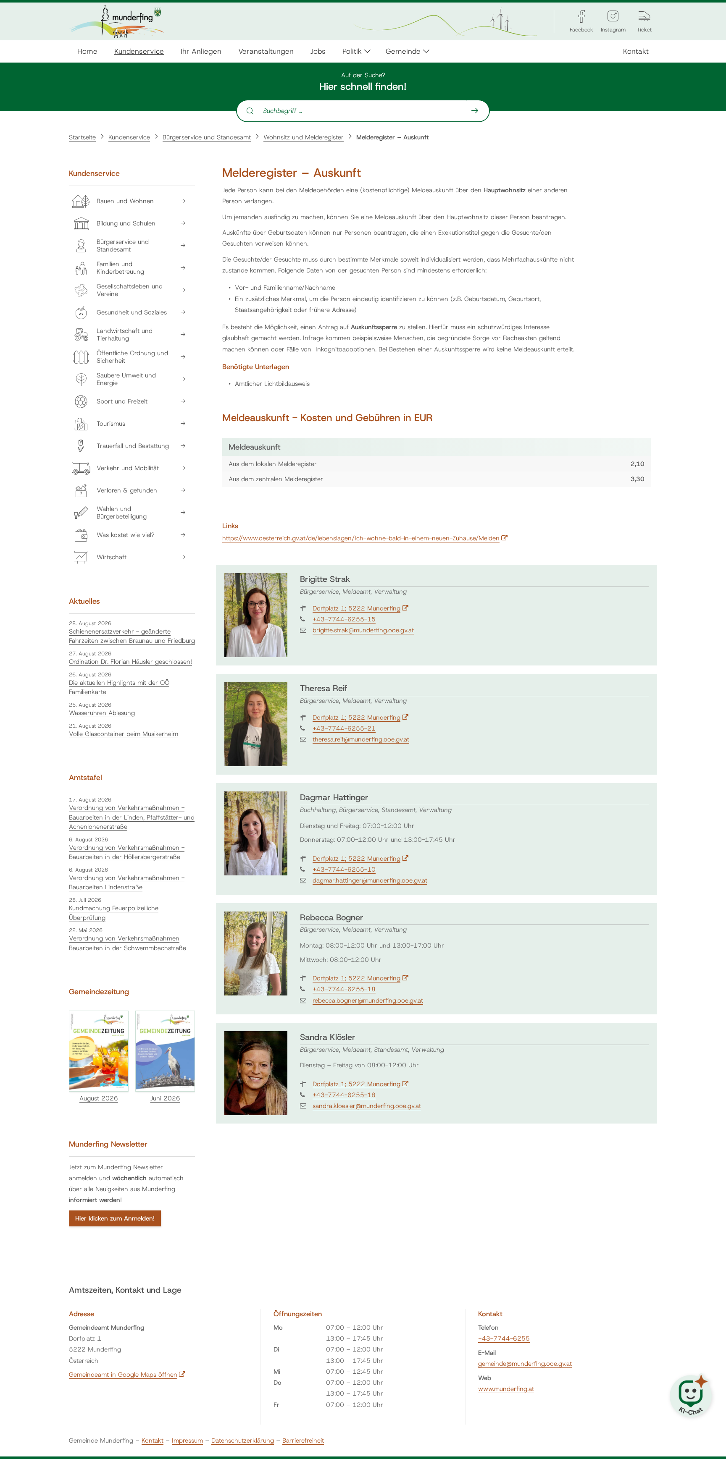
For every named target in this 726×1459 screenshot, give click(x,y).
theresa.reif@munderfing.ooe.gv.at (361, 739)
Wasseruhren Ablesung (102, 713)
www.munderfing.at (506, 1389)
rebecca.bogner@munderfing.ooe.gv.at (368, 1000)
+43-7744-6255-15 (344, 619)
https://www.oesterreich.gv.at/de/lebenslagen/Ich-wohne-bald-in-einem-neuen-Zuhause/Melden (365, 538)
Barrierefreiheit (303, 1440)
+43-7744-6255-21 (344, 728)
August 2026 (98, 1098)
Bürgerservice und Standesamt (207, 137)
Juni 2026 (165, 1098)
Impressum (187, 1440)
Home (87, 51)
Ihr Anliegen (201, 51)
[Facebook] (581, 16)
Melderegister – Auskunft (392, 137)
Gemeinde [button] (403, 51)
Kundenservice (139, 51)
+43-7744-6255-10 (344, 869)
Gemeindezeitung (99, 992)
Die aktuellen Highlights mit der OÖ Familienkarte (119, 687)
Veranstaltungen (266, 51)
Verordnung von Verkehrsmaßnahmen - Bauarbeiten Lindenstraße (126, 883)
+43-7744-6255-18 (344, 989)
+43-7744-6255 (504, 1338)
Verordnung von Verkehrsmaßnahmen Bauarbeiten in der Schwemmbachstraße (127, 943)
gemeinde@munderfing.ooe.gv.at (525, 1363)
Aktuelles (84, 601)
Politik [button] (352, 51)
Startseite (82, 137)
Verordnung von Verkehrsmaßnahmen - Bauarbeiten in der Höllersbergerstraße (126, 852)
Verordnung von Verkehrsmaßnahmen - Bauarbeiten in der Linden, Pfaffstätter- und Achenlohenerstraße (132, 817)
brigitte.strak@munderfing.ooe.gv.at (363, 630)
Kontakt (636, 51)
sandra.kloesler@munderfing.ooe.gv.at (367, 1106)
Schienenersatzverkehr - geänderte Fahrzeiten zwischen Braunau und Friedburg (132, 636)
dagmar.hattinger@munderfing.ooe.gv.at (370, 880)
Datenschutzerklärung (242, 1440)
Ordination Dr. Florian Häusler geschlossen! (130, 661)
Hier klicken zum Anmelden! (115, 1218)
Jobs (318, 51)
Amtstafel (85, 778)
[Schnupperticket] (644, 16)
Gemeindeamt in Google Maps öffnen (127, 1374)
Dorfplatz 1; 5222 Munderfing (361, 608)
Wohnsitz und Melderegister (303, 137)
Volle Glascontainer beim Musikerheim (123, 734)
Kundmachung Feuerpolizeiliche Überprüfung (113, 913)
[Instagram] (613, 16)
